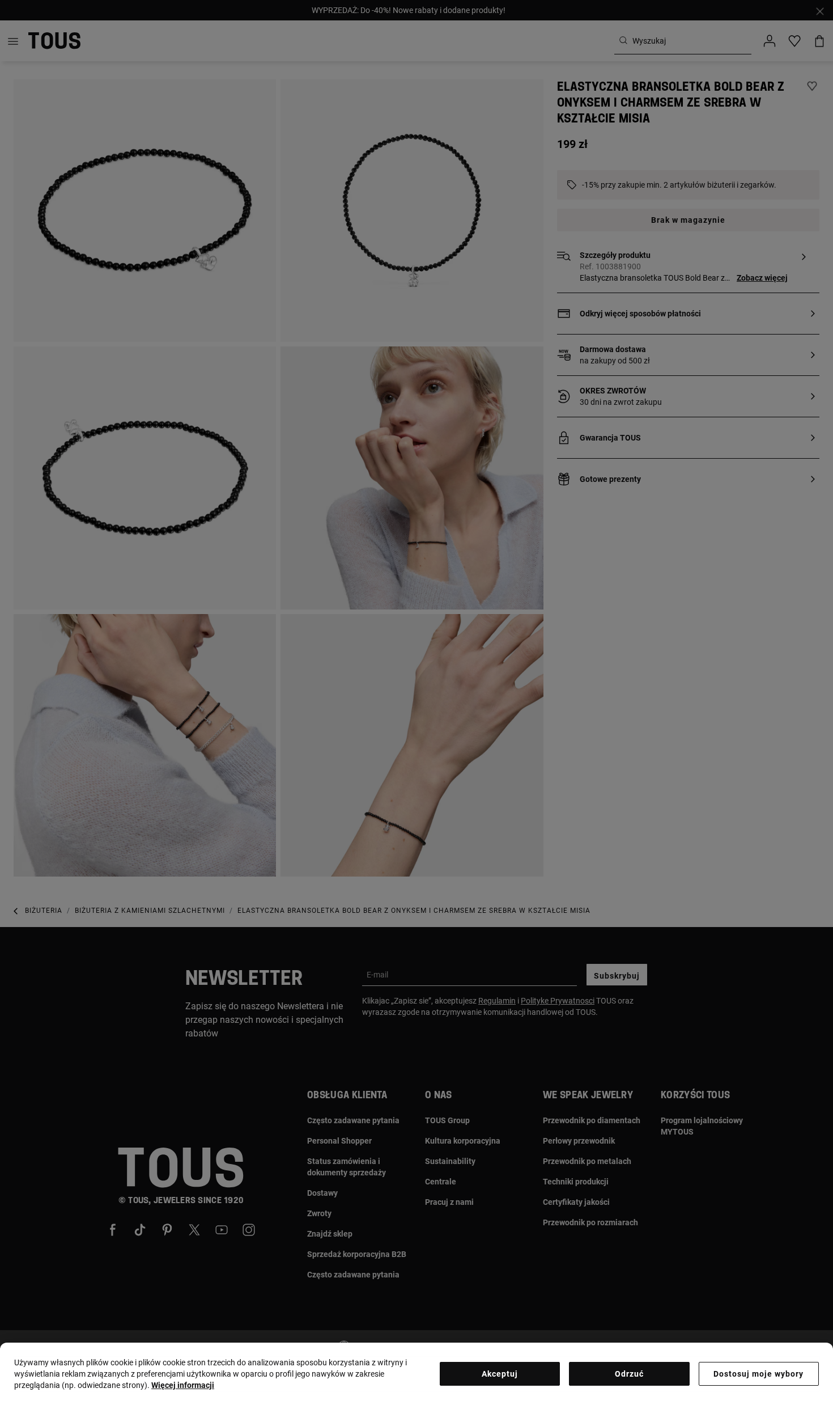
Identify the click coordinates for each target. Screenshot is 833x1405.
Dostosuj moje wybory (758, 1373)
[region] (416, 1374)
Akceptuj (500, 1373)
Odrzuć (629, 1373)
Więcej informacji (182, 1385)
